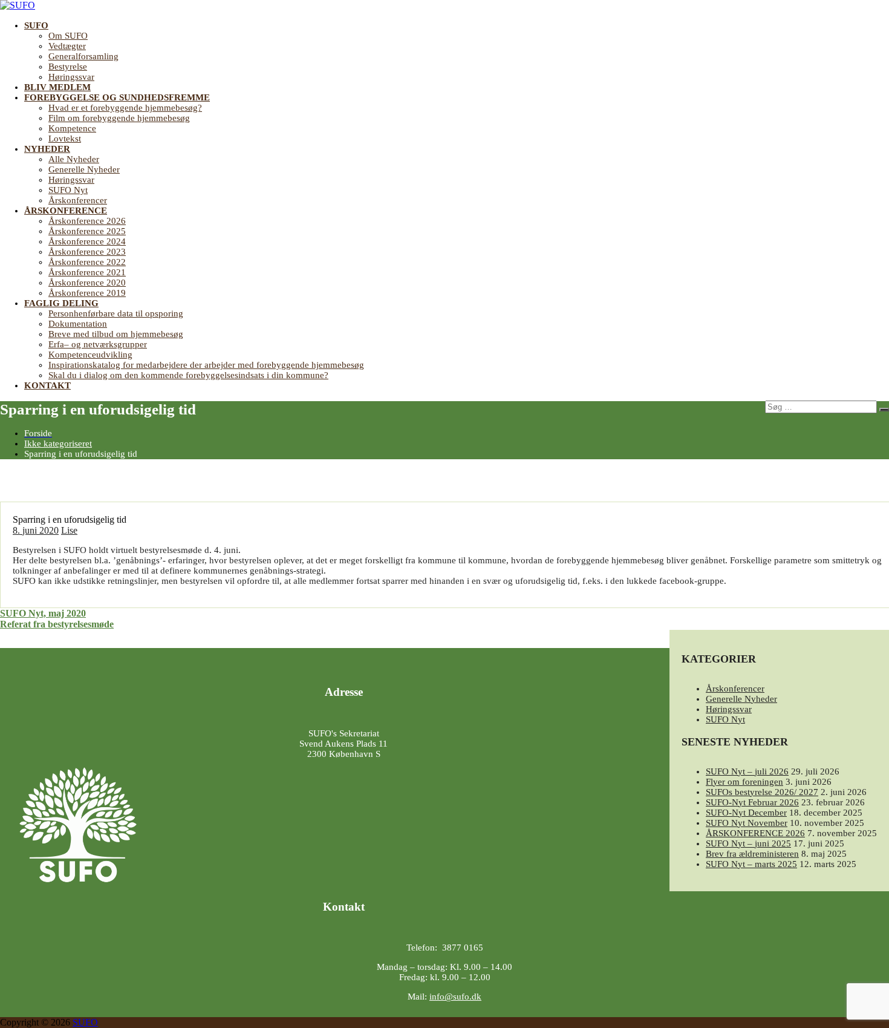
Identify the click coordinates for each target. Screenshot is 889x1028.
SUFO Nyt (68, 190)
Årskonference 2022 (87, 262)
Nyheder (47, 149)
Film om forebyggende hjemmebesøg (119, 118)
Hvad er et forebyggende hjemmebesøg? (125, 108)
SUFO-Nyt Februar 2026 (752, 802)
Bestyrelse (67, 66)
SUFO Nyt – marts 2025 (751, 864)
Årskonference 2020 (87, 282)
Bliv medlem (57, 87)
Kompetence (72, 128)
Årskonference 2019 (87, 293)
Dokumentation (77, 324)
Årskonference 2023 (87, 252)
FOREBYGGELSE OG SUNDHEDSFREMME (117, 97)
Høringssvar (71, 77)
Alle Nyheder (73, 159)
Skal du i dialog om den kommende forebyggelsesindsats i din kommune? (188, 375)
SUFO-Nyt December (746, 812)
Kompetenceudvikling (90, 354)
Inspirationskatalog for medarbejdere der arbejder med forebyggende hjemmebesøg (206, 365)
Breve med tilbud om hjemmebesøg (115, 334)
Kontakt (47, 385)
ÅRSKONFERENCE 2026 (755, 833)
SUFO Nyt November (746, 823)
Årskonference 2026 (87, 221)
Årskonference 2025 (87, 231)
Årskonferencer (77, 200)
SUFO (36, 25)
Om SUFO (68, 36)
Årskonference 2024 (87, 241)
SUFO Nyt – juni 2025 (748, 843)
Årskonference (65, 210)
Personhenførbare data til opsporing (115, 313)
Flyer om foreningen (744, 782)
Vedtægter (67, 46)
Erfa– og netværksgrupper (97, 344)
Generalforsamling (83, 56)
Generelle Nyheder (84, 169)
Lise (69, 530)
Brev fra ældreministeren (752, 854)
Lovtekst (64, 138)
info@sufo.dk (455, 996)
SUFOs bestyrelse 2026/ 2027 (762, 792)
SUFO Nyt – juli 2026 (747, 771)
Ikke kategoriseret (58, 443)
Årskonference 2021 (87, 272)
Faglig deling (61, 303)
